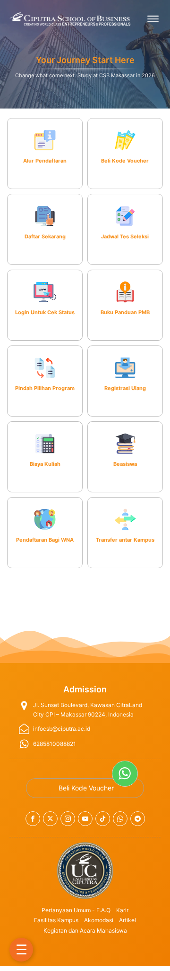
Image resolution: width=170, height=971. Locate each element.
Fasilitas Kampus (56, 920)
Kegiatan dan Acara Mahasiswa (85, 930)
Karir (122, 910)
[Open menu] (153, 19)
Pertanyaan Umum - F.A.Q (76, 910)
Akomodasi (98, 920)
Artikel (127, 920)
